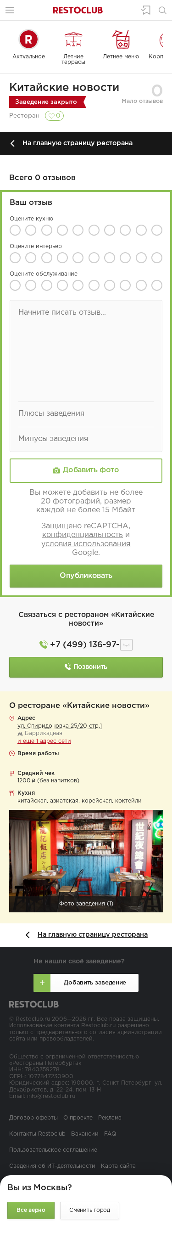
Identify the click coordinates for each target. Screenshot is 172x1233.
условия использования (85, 544)
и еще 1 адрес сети (44, 741)
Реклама (110, 1117)
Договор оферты (33, 1117)
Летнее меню (121, 56)
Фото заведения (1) (86, 903)
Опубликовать (86, 575)
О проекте (78, 1117)
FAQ (110, 1134)
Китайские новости (64, 88)
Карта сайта (118, 1166)
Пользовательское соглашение (53, 1150)
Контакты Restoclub (37, 1134)
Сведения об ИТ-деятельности (52, 1166)
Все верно (31, 1210)
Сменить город (89, 1210)
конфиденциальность (82, 535)
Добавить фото (91, 470)
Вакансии (85, 1134)
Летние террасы (73, 59)
